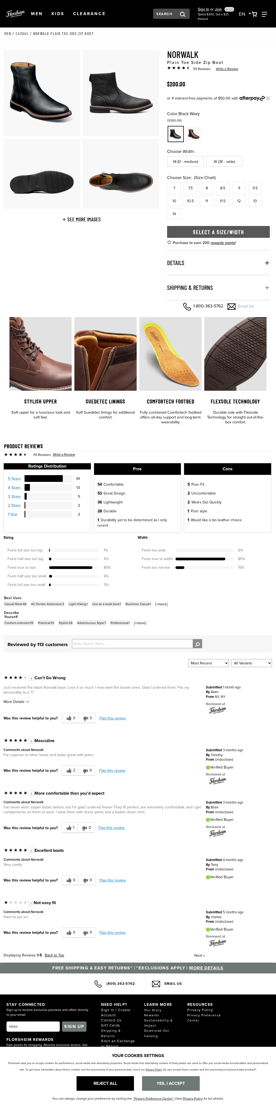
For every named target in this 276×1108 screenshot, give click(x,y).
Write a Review (227, 68)
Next (199, 955)
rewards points (223, 242)
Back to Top (54, 955)
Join (218, 9)
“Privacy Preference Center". (153, 1099)
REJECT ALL (105, 1083)
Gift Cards (110, 1025)
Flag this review (112, 718)
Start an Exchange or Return (118, 1043)
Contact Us (111, 1020)
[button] (37, 14)
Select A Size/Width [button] (218, 232)
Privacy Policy (200, 1009)
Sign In (203, 9)
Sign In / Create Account (115, 1012)
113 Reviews (202, 68)
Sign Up (74, 1026)
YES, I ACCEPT (171, 1083)
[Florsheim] (218, 710)
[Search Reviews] (197, 643)
